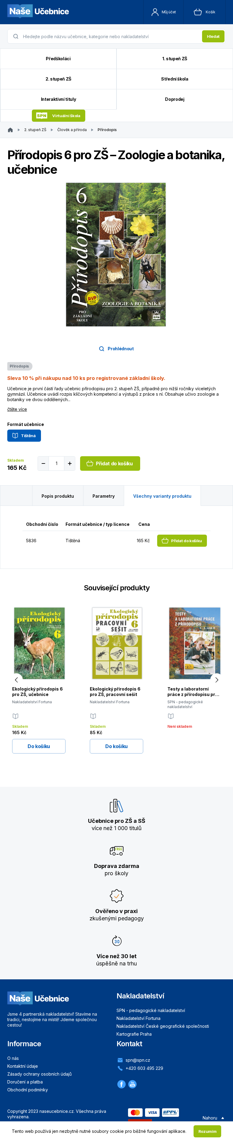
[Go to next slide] (216, 679)
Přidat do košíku (114, 463)
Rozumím (207, 1131)
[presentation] (111, 36)
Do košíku (39, 746)
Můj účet (169, 12)
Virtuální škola (66, 115)
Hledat (213, 36)
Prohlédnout (120, 348)
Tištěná (28, 435)
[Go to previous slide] (16, 679)
